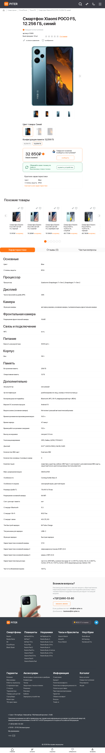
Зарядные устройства (31, 697)
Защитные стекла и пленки (33, 685)
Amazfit (61, 639)
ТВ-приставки (12, 702)
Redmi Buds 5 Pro (46, 656)
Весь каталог (84, 677)
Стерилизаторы (12, 685)
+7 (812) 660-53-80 (15, 724)
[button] (32, 750)
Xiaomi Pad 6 (28, 658)
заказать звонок (62, 604)
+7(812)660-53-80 (63, 598)
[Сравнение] (19, 208)
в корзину (19, 233)
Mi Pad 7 (27, 639)
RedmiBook (86, 636)
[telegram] (96, 622)
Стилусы (10, 688)
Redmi (9, 636)
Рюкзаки (26, 691)
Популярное (84, 683)
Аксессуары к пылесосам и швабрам (36, 677)
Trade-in (56, 702)
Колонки (10, 677)
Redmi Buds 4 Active (47, 650)
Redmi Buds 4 (45, 647)
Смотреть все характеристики (36, 186)
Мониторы (10, 699)
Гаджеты (12, 673)
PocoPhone (11, 645)
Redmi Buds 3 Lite (46, 642)
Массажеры (11, 680)
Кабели (26, 694)
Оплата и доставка (60, 688)
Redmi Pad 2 (28, 647)
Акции (82, 685)
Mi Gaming (85, 639)
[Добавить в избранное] (22, 208)
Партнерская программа (62, 691)
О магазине (57, 677)
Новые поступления (87, 680)
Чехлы (25, 683)
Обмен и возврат (59, 697)
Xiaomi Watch (63, 636)
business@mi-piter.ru (71, 611)
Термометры (11, 691)
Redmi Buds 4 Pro (46, 653)
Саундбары (11, 697)
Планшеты (30, 632)
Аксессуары (30, 673)
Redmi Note (11, 639)
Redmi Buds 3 (45, 639)
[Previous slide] (25, 76)
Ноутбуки (88, 632)
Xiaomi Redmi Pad (30, 661)
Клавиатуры (27, 680)
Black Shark (11, 647)
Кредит (56, 680)
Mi (7, 642)
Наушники (46, 632)
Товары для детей (13, 694)
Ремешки (26, 688)
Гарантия (56, 694)
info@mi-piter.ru (76, 608)
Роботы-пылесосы (13, 683)
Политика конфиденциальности (64, 685)
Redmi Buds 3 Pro (46, 645)
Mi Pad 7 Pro (28, 642)
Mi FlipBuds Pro (45, 636)
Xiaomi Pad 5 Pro (30, 656)
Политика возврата (60, 683)
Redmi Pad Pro (29, 650)
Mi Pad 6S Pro (29, 636)
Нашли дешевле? (31, 157)
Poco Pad (27, 645)
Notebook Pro (87, 642)
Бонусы (55, 699)
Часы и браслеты (68, 632)
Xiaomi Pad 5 (28, 653)
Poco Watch (62, 642)
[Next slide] (80, 76)
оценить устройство (65, 167)
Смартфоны (14, 632)
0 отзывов (63, 36)
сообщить (65, 158)
